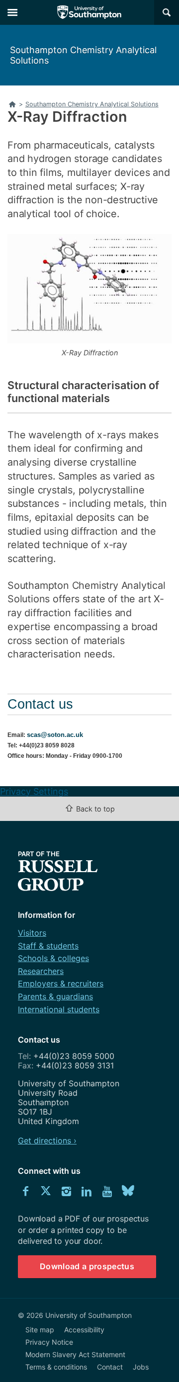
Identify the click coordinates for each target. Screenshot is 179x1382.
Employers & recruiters (60, 983)
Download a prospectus (87, 1266)
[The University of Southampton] (89, 12)
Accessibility (84, 1329)
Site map (39, 1329)
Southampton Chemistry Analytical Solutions (83, 55)
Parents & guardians (55, 996)
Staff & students (48, 946)
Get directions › (47, 1140)
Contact (110, 1367)
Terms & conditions (56, 1367)
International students (58, 1009)
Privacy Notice (49, 1342)
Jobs (141, 1367)
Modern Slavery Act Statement (75, 1354)
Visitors (32, 933)
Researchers (41, 971)
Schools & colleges (53, 958)
